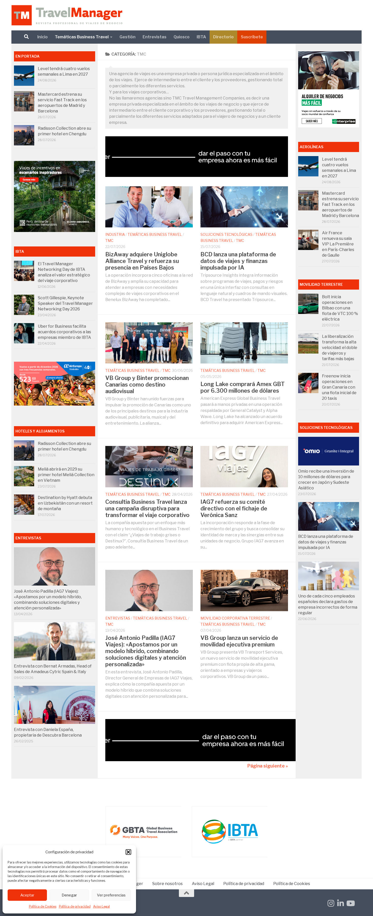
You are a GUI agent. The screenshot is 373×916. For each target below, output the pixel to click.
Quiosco (182, 37)
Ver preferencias (111, 895)
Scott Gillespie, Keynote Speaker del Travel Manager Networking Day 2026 (65, 303)
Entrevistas (154, 37)
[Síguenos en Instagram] (331, 903)
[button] (128, 852)
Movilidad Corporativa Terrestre (235, 618)
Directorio (223, 37)
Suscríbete (252, 37)
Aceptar (27, 895)
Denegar (69, 895)
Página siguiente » (267, 766)
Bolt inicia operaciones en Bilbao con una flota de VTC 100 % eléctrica (340, 308)
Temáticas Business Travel (82, 37)
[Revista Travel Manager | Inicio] (66, 15)
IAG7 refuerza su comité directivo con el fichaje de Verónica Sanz (233, 508)
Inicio (42, 37)
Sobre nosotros (167, 883)
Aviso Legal (101, 906)
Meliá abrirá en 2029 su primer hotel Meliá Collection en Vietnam (66, 475)
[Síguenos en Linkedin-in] (340, 903)
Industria (115, 234)
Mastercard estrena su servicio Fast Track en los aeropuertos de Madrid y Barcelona (340, 204)
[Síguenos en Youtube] (350, 903)
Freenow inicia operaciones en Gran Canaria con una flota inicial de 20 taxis (339, 387)
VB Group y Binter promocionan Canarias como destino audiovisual (147, 384)
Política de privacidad (75, 906)
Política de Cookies (42, 906)
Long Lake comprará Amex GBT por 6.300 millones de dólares (242, 387)
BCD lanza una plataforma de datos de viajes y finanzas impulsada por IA (238, 261)
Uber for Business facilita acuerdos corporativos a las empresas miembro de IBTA (64, 332)
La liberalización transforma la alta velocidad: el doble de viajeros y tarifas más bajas (339, 347)
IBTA (201, 37)
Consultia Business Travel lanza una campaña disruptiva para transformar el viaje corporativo (147, 508)
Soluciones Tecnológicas (226, 234)
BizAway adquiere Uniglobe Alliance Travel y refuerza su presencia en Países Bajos (142, 261)
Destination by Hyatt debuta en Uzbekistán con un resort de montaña (65, 503)
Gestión (127, 37)
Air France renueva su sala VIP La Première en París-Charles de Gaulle (338, 244)
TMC (109, 240)
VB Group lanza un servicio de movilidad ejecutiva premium (239, 641)
